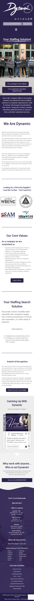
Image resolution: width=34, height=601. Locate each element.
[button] (17, 480)
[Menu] (16, 29)
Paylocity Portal (17, 571)
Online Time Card (17, 569)
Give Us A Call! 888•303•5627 (12, 24)
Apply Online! (27, 24)
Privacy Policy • (16, 599)
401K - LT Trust (17, 576)
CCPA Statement (25, 599)
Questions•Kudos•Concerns (17, 583)
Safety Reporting (17, 588)
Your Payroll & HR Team (17, 581)
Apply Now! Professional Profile (17, 586)
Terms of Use (7, 599)
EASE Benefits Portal (17, 574)
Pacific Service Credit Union (17, 579)
